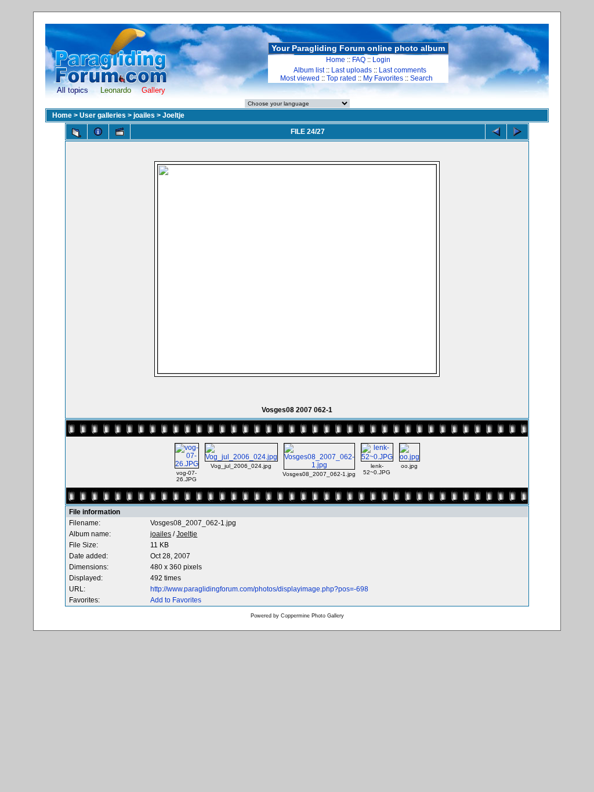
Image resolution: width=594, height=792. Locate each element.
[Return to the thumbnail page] (76, 132)
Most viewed (300, 78)
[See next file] (517, 131)
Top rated (341, 78)
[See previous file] (496, 131)
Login (381, 60)
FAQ (358, 60)
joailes (144, 115)
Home (335, 60)
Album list (309, 70)
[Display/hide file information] (98, 131)
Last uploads (351, 70)
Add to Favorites (175, 600)
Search (421, 78)
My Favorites (383, 78)
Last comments (402, 70)
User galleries (102, 115)
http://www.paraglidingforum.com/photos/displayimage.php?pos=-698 (259, 589)
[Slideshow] (119, 131)
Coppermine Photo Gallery (312, 616)
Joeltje (173, 115)
